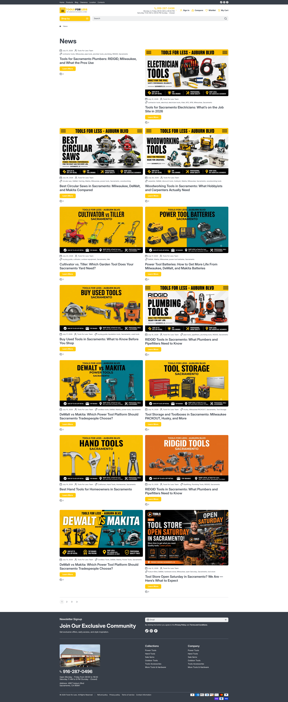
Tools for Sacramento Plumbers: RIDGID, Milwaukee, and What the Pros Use (98, 61)
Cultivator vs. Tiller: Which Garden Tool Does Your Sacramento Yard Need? (96, 266)
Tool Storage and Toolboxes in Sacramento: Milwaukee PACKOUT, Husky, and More (185, 416)
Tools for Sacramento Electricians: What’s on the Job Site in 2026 (184, 109)
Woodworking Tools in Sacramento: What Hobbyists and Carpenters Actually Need (183, 188)
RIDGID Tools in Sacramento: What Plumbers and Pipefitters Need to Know (181, 341)
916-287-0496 (166, 8)
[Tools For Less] (74, 10)
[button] (223, 10)
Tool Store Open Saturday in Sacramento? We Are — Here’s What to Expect (184, 578)
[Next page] (76, 602)
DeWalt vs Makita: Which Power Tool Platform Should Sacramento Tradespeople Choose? (99, 416)
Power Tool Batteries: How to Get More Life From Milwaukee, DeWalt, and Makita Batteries (181, 266)
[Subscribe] (225, 620)
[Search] (225, 18)
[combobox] (160, 18)
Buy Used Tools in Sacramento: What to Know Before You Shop (99, 341)
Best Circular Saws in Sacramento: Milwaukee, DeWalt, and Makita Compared (100, 188)
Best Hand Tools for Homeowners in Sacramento (96, 489)
